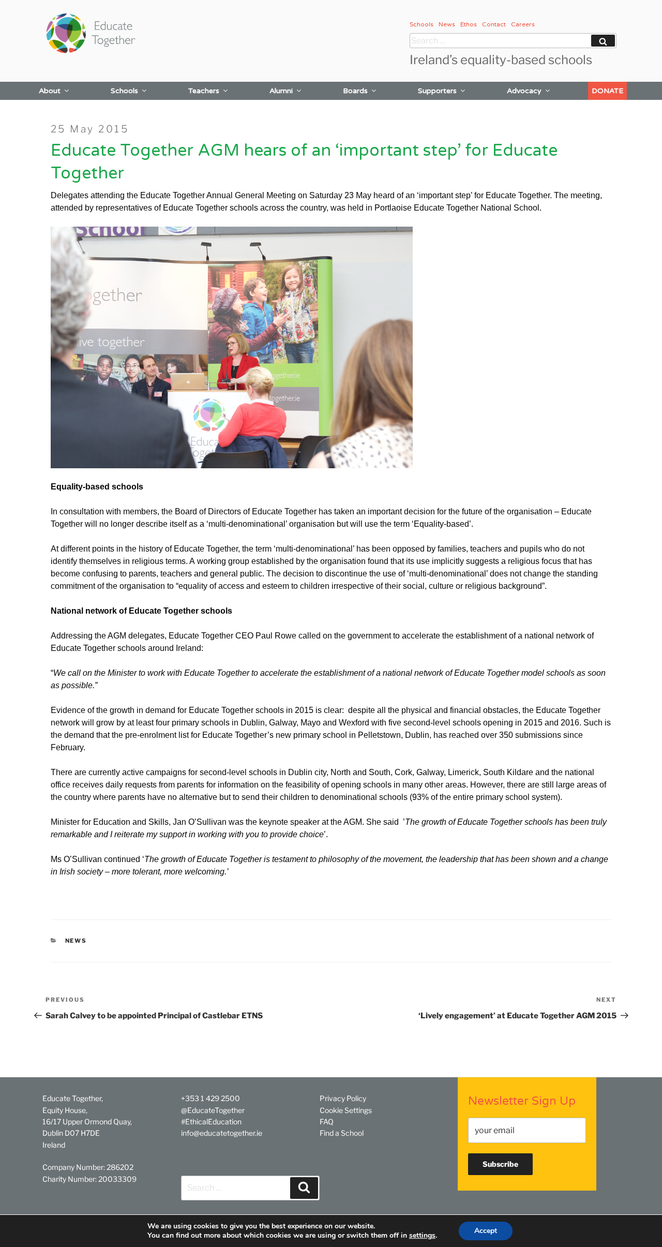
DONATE (607, 90)
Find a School (342, 1133)
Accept (485, 1231)
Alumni (281, 90)
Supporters (437, 90)
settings (422, 1235)
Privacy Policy (343, 1098)
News (447, 24)
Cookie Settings (346, 1110)
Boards (355, 90)
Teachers (203, 90)
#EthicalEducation (211, 1121)
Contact (494, 24)
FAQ (327, 1121)
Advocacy (524, 90)
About (50, 90)
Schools (421, 24)
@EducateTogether (213, 1110)
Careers (523, 24)
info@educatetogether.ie (221, 1133)
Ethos (468, 24)
